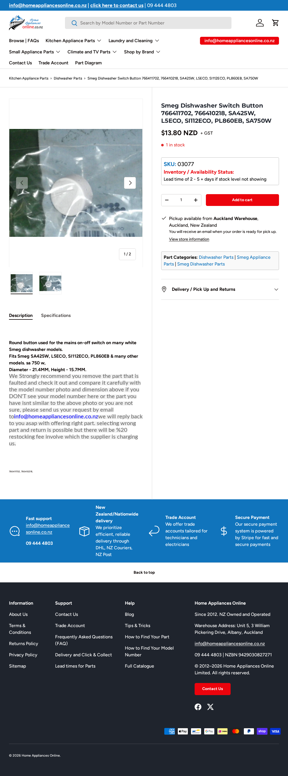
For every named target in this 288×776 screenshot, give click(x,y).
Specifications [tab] (56, 315)
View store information (189, 239)
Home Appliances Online (41, 755)
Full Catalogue (139, 666)
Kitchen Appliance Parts (28, 78)
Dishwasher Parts (68, 78)
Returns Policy (23, 643)
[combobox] (148, 23)
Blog (129, 614)
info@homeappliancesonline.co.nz (230, 643)
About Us (18, 614)
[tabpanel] (76, 400)
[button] (275, 23)
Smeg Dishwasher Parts (201, 264)
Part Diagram (88, 62)
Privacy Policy (23, 654)
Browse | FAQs (24, 40)
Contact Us (20, 62)
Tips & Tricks (137, 625)
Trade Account (53, 62)
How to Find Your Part (147, 636)
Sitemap (17, 666)
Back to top (144, 572)
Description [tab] (21, 315)
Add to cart (242, 200)
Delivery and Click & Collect (83, 654)
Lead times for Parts (75, 666)
